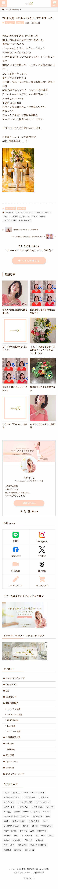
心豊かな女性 (34, 821)
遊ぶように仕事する (38, 845)
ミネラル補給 (23, 807)
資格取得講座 (13, 720)
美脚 (16, 835)
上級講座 (7, 811)
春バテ (45, 821)
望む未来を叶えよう (12, 826)
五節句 (17, 811)
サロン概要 (21, 869)
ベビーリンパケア (43, 802)
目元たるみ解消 (10, 830)
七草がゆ (50, 807)
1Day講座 (11, 725)
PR (7, 690)
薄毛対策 (28, 840)
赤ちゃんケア (9, 845)
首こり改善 (29, 849)
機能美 (26, 826)
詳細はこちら (29, 503)
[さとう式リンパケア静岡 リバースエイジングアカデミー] (29, 3)
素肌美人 (7, 835)
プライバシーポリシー (23, 872)
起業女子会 (22, 845)
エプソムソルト (29, 797)
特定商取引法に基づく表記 (38, 869)
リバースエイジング (42, 212)
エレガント (43, 797)
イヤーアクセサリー (11, 797)
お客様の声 (11, 696)
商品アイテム (12, 761)
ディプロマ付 (9, 802)
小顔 (5, 216)
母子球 (34, 826)
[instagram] (29, 511)
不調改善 (9, 212)
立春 (32, 830)
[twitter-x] (25, 511)
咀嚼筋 (6, 821)
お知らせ (19, 23)
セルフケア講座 (14, 709)
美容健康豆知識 (13, 737)
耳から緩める (26, 835)
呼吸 (48, 816)
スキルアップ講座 (14, 714)
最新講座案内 (12, 702)
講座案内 (39, 840)
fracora (10, 767)
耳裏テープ (40, 835)
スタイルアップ (25, 220)
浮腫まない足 (46, 826)
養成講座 (17, 849)
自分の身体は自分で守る (19, 216)
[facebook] (21, 511)
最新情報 (11, 749)
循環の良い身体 (18, 821)
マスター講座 (9, 807)
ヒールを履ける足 (25, 802)
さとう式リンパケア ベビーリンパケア (28, 792)
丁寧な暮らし (37, 807)
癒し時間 (10, 755)
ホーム (12, 869)
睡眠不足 (23, 830)
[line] (32, 511)
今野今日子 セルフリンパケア (16, 816)
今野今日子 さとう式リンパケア (36, 811)
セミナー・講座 (14, 731)
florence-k (10, 23)
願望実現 (7, 849)
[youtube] (36, 511)
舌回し (50, 835)
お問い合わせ (38, 872)
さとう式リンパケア (24, 212)
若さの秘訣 (16, 840)
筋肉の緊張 (41, 830)
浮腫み (34, 216)
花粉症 (6, 840)
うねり (6, 792)
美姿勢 (42, 216)
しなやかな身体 (9, 220)
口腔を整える (37, 816)
